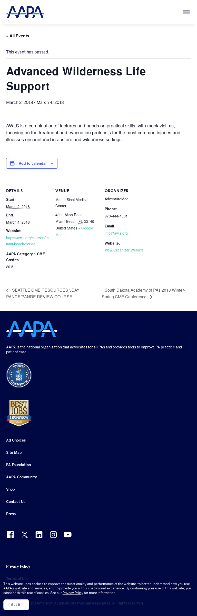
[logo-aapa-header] (25, 11)
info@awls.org (116, 233)
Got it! (16, 604)
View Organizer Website (124, 249)
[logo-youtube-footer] (68, 534)
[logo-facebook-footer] (10, 534)
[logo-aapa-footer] (31, 329)
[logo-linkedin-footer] (39, 534)
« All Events (17, 36)
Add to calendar (33, 163)
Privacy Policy (73, 593)
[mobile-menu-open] (186, 12)
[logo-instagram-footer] (53, 534)
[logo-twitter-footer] (24, 534)
